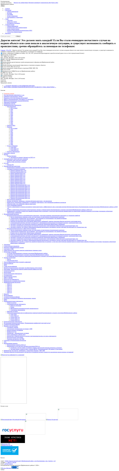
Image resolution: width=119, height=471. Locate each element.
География (10, 14)
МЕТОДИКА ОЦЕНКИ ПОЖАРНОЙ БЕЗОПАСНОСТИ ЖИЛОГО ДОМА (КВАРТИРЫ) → (30, 87)
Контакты (8, 33)
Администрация (9, 24)
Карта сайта (54, 2)
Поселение (8, 10)
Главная (7, 8)
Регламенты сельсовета (13, 23)
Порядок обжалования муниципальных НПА (19, 30)
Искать (18, 36)
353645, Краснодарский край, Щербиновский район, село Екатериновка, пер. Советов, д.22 (30, 461)
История (9, 13)
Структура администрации (14, 32)
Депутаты (10, 20)
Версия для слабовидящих (21, 2)
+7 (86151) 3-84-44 (11, 462)
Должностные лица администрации (17, 27)
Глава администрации (13, 29)
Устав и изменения (12, 16)
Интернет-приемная (34, 2)
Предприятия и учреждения (15, 17)
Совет (7, 19)
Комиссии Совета (12, 21)
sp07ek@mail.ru (8, 464)
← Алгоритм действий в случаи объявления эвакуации (19, 85)
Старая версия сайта (45, 2)
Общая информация (12, 11)
